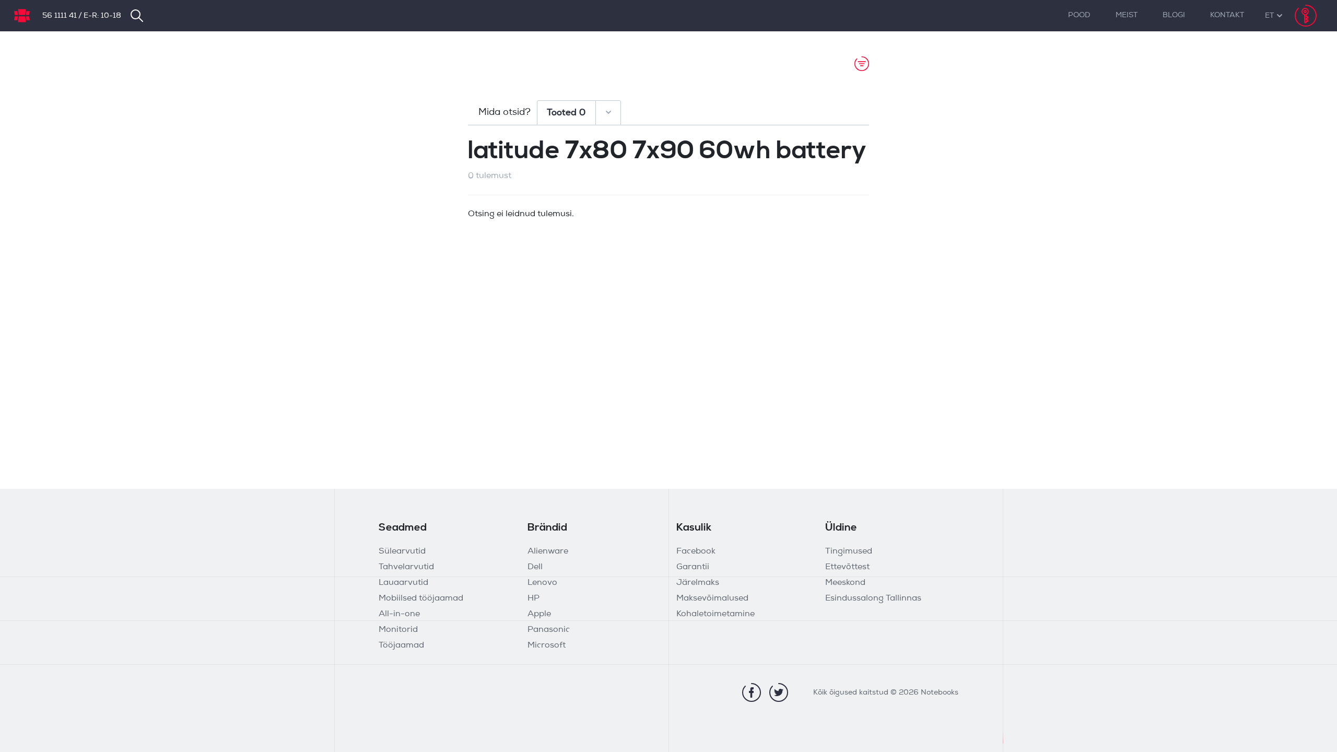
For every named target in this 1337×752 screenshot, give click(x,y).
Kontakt (1227, 15)
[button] (1269, 15)
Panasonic (548, 630)
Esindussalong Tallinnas (873, 598)
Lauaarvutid (403, 583)
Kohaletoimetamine (715, 614)
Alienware (547, 551)
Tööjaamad (401, 645)
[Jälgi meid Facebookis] (751, 692)
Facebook (696, 551)
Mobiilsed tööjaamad (421, 598)
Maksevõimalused (712, 598)
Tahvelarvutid (406, 567)
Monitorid (398, 630)
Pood (1079, 15)
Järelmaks (697, 583)
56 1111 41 (59, 16)
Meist (1126, 15)
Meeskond (845, 583)
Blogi (1174, 15)
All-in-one (399, 614)
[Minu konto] (1306, 16)
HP (533, 598)
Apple (539, 614)
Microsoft (546, 645)
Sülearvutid (402, 551)
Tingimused (848, 551)
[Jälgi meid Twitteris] (778, 692)
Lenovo (542, 583)
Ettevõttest (847, 567)
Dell (535, 567)
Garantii (692, 567)
